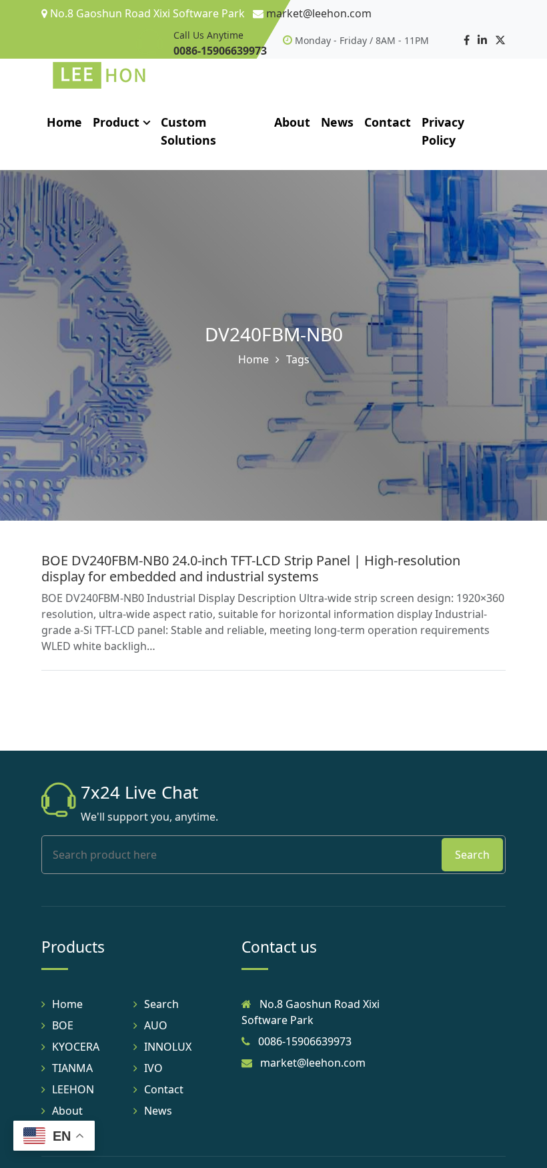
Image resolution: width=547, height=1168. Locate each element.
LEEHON (73, 1089)
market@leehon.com (319, 13)
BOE (62, 1025)
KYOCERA (75, 1046)
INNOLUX (167, 1046)
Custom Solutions (188, 131)
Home (64, 122)
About (292, 122)
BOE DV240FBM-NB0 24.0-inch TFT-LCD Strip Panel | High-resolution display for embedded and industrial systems (250, 568)
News (337, 122)
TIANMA (72, 1068)
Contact (387, 122)
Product (116, 122)
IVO (153, 1068)
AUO (155, 1025)
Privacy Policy (443, 131)
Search (472, 854)
